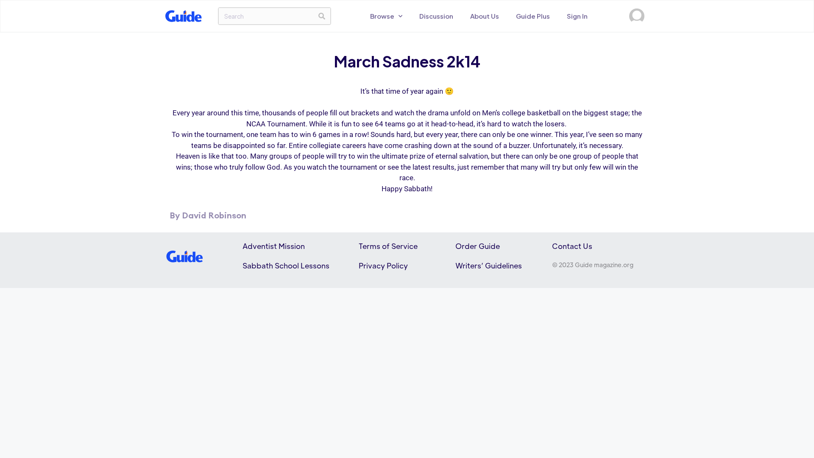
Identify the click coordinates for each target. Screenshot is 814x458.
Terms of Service (388, 246)
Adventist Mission (274, 246)
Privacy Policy (383, 265)
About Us (484, 16)
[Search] (321, 16)
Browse (382, 16)
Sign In (577, 16)
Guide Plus (533, 16)
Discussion (436, 16)
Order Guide (477, 246)
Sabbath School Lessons (286, 265)
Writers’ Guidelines (488, 265)
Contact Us (572, 246)
